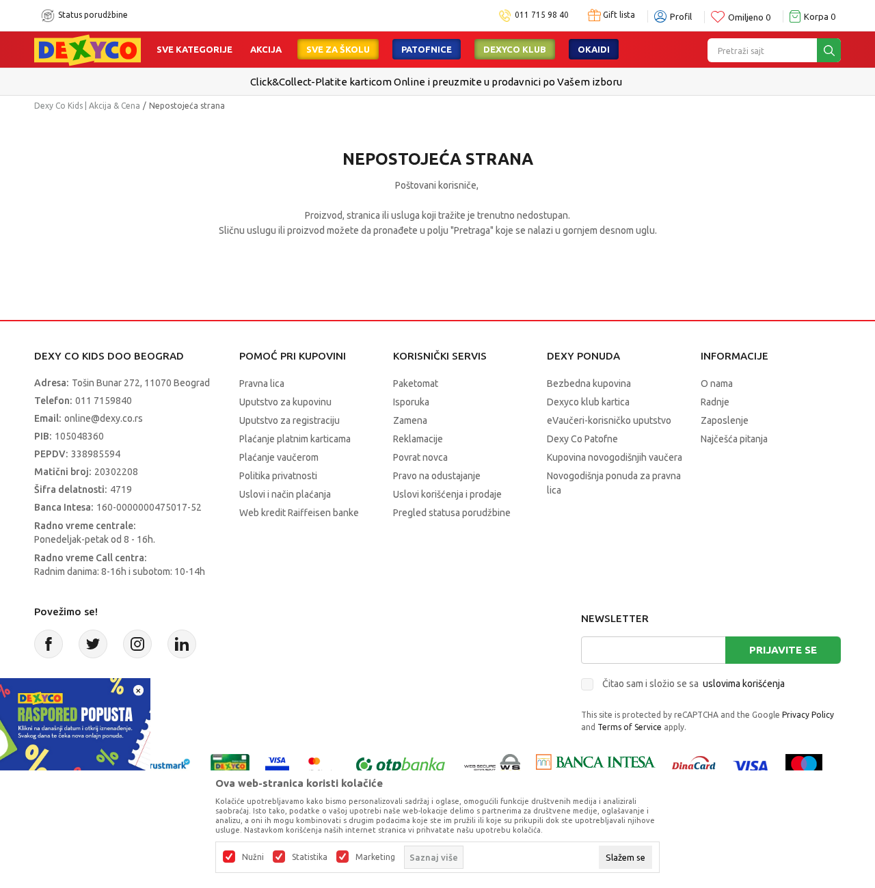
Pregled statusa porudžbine (452, 512)
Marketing (375, 857)
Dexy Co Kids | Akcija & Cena (87, 105)
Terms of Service (629, 727)
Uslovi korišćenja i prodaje (447, 494)
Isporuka (411, 401)
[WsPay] (492, 764)
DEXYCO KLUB (514, 49)
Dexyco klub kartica (588, 401)
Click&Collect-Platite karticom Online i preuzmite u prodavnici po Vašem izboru (436, 82)
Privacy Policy (808, 714)
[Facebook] (48, 644)
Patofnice (426, 49)
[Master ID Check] (321, 764)
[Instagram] (137, 644)
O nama (717, 383)
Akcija (266, 49)
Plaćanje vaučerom (279, 457)
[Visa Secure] (277, 764)
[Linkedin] (182, 644)
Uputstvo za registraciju (289, 420)
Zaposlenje (725, 420)
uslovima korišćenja (744, 683)
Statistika (309, 857)
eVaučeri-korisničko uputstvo (609, 420)
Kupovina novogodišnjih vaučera (614, 457)
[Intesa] (595, 764)
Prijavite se (783, 650)
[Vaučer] (230, 764)
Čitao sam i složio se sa (693, 683)
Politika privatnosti (278, 475)
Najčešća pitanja (734, 438)
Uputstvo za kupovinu (285, 401)
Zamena (410, 420)
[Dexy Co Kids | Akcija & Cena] (87, 49)
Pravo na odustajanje (437, 475)
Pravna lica (261, 383)
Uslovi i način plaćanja (285, 494)
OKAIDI (594, 49)
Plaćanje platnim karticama (295, 438)
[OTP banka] (400, 764)
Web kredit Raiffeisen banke (299, 512)
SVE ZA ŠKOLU (338, 49)
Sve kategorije (194, 49)
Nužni (253, 857)
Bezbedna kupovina (589, 383)
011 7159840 (103, 400)
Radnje (715, 401)
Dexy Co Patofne (582, 438)
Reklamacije (418, 438)
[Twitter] (93, 644)
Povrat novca (420, 457)
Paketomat (415, 383)
